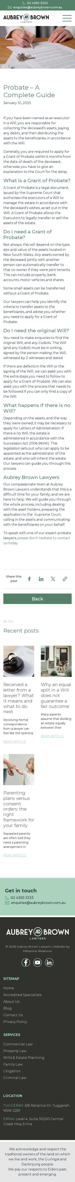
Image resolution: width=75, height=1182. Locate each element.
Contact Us (13, 1015)
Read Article (14, 742)
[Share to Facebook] (29, 579)
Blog (7, 1008)
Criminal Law (14, 1078)
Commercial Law (18, 1044)
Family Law (13, 1064)
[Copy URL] (65, 579)
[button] (67, 18)
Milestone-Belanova (37, 951)
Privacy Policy (15, 1022)
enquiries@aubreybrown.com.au (37, 7)
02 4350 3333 (37, 3)
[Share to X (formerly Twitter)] (53, 579)
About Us (11, 1002)
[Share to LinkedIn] (41, 579)
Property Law (14, 1051)
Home (8, 988)
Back (37, 598)
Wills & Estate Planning (23, 1058)
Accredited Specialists (22, 995)
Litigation (12, 1071)
